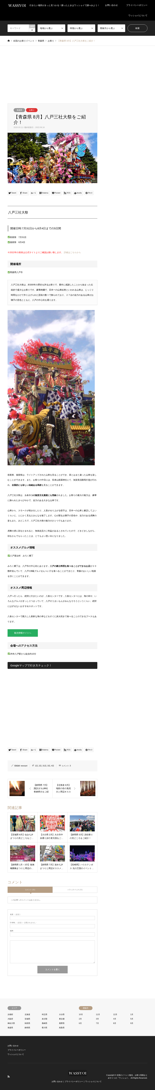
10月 (81, 1014)
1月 (131, 1014)
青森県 (19, 110)
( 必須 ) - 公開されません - (23, 922)
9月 (131, 1023)
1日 (36, 766)
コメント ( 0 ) (30, 890)
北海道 (27, 1014)
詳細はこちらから (72, 252)
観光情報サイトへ (22, 633)
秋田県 (27, 1023)
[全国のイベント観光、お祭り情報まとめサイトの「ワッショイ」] (77, 1074)
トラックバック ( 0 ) (74, 890)
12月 (115, 1014)
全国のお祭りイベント (23, 41)
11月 (98, 1014)
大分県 (61, 1014)
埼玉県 (44, 1014)
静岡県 (27, 1028)
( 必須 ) (15, 914)
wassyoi (24, 766)
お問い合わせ (111, 5)
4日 (52, 766)
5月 (131, 1019)
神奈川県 (11, 1023)
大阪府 (10, 1019)
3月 (97, 1019)
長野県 (61, 1023)
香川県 (44, 1028)
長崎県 (44, 1023)
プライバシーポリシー (136, 5)
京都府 (10, 1014)
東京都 (61, 1019)
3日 (48, 766)
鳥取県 (61, 1028)
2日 (40, 766)
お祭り (32, 110)
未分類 (44, 1019)
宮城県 (27, 1019)
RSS (9, 1076)
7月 (97, 1023)
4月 (114, 1019)
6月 (80, 1023)
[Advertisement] (77, 74)
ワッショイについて (137, 15)
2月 (80, 1019)
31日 (44, 766)
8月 (114, 1023)
